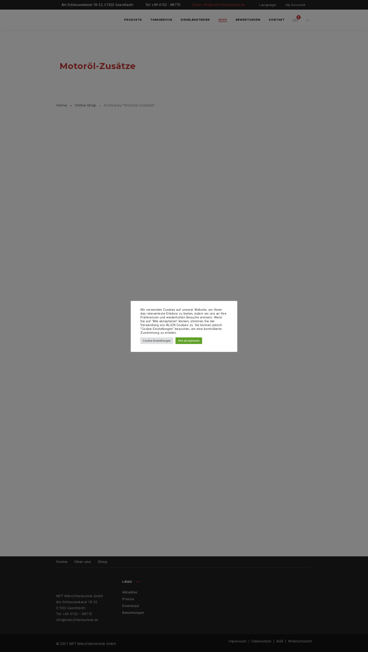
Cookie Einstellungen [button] (157, 340)
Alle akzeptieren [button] (189, 340)
